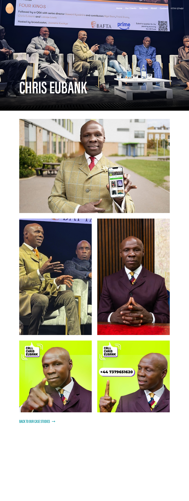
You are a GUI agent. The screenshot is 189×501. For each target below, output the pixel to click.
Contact (164, 8)
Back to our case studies (34, 421)
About (154, 8)
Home (119, 8)
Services (143, 8)
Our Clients (130, 8)
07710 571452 (177, 8)
